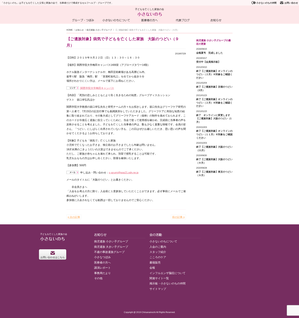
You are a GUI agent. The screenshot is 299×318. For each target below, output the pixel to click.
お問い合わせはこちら (52, 257)
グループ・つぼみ (83, 20)
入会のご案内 (158, 246)
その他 (98, 278)
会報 (152, 267)
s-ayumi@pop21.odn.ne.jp (123, 172)
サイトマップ (158, 288)
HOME (69, 30)
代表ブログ (183, 20)
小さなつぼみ (102, 257)
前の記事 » (178, 217)
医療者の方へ (149, 20)
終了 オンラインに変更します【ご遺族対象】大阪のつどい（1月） (214, 118)
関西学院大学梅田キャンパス (97, 88)
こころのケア (158, 257)
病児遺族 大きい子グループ (111, 246)
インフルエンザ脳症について (167, 273)
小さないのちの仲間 (266, 3)
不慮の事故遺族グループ (109, 251)
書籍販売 (155, 262)
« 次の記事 (74, 217)
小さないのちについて (116, 20)
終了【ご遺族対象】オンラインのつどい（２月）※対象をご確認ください (214, 74)
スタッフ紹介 (158, 251)
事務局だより (102, 273)
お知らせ (215, 20)
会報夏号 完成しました (209, 52)
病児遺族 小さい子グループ (99, 30)
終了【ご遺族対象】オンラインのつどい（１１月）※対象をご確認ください (214, 134)
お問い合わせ (291, 3)
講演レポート (102, 267)
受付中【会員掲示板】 (208, 61)
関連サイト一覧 (159, 278)
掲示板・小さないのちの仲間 (167, 283)
